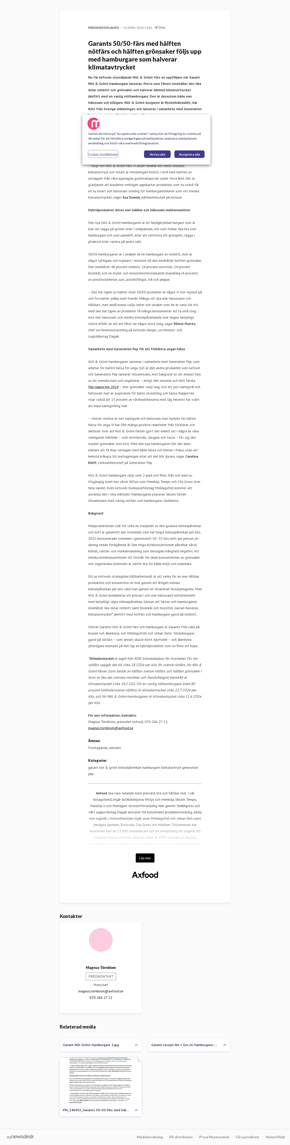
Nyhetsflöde (275, 1137)
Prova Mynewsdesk (214, 1137)
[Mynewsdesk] (20, 1137)
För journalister (247, 1137)
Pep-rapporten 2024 (103, 387)
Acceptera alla (189, 154)
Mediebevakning (150, 1137)
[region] (146, 139)
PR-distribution (181, 1137)
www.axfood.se (189, 843)
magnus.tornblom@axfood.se (110, 728)
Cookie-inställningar (103, 154)
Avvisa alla (157, 154)
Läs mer (145, 858)
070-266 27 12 (101, 997)
